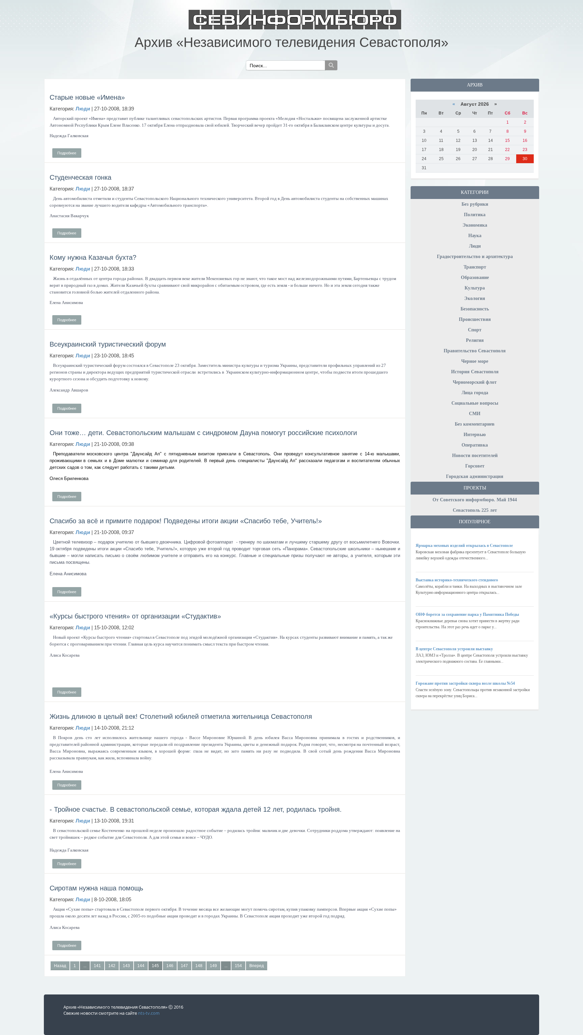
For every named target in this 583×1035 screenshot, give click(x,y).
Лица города (475, 392)
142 (111, 965)
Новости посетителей (475, 455)
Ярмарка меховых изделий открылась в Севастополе (464, 545)
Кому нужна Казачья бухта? (93, 257)
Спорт (474, 329)
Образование (475, 277)
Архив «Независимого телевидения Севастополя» (291, 42)
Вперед (256, 965)
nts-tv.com (149, 1013)
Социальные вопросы (474, 403)
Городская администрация (474, 476)
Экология (474, 298)
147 (184, 965)
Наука (474, 235)
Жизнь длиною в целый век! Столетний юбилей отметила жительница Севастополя (181, 716)
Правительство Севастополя (475, 350)
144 (140, 965)
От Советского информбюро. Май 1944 (475, 499)
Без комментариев (475, 424)
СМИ (474, 413)
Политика (474, 214)
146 (169, 965)
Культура (475, 288)
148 (198, 965)
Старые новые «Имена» (87, 97)
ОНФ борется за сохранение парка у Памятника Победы (467, 614)
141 (97, 965)
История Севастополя (475, 371)
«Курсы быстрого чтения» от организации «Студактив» (135, 616)
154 (238, 965)
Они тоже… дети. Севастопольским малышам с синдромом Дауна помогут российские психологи (203, 432)
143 (126, 965)
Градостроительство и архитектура (475, 256)
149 (213, 965)
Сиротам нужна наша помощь (96, 888)
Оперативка (475, 445)
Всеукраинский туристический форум (108, 344)
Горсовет (474, 466)
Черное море (474, 361)
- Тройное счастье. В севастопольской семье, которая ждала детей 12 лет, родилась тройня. (196, 809)
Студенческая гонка (80, 177)
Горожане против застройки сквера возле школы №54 (465, 683)
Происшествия (475, 319)
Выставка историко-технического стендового (457, 580)
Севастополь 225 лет (475, 510)
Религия (475, 340)
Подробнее (66, 153)
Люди (475, 246)
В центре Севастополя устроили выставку (454, 649)
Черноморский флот (475, 382)
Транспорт (475, 267)
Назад (60, 965)
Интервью (475, 434)
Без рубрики (475, 204)
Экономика (475, 225)
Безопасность (475, 308)
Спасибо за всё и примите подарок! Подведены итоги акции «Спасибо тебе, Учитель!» (186, 521)
